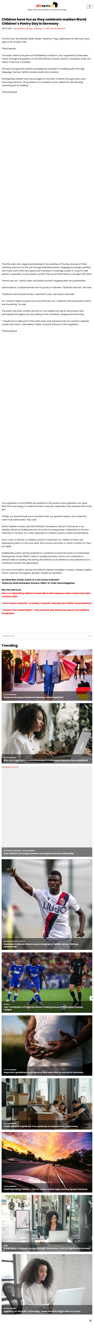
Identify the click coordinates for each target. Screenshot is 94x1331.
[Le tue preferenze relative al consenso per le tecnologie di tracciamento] (92, 998)
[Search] (89, 636)
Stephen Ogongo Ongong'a (30, 28)
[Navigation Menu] (89, 6)
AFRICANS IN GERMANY (55, 28)
